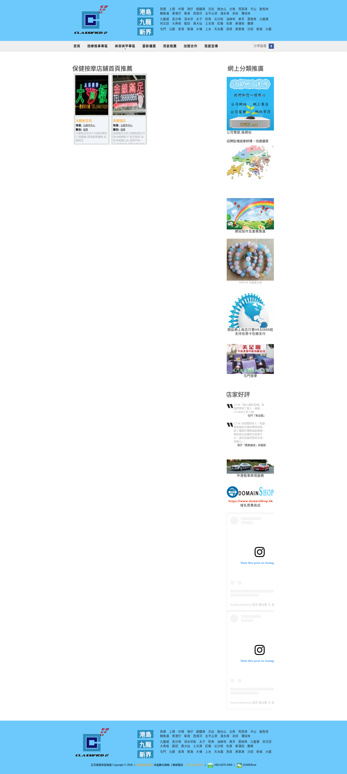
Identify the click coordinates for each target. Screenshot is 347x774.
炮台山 (221, 9)
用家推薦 (170, 46)
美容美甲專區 (125, 46)
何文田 (164, 23)
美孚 (241, 19)
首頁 (76, 46)
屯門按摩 (250, 376)
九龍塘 (263, 19)
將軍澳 (239, 29)
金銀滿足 (119, 120)
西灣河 (197, 13)
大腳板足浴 (84, 120)
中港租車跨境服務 (250, 475)
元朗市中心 (89, 125)
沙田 (250, 29)
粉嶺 (259, 29)
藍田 (187, 23)
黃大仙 (197, 23)
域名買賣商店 (250, 505)
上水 (208, 29)
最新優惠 (149, 46)
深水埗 (188, 19)
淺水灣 (224, 13)
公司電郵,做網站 (239, 132)
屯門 (163, 29)
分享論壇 (260, 46)
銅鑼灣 (200, 9)
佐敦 (229, 23)
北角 (232, 9)
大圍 (268, 29)
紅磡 (220, 23)
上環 (172, 9)
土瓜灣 (209, 23)
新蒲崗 (239, 23)
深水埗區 (190, 741)
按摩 (85, 129)
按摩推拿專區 (97, 46)
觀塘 (250, 23)
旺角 (208, 19)
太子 (199, 19)
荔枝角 (251, 19)
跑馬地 (263, 9)
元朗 (172, 29)
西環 (163, 9)
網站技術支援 (144, 764)
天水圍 (218, 29)
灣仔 (190, 9)
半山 (253, 9)
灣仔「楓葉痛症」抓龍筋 (251, 445)
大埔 (199, 29)
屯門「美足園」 (257, 415)
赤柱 (235, 13)
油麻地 (230, 19)
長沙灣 (176, 19)
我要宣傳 (211, 46)
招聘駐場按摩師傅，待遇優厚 (247, 141)
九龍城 (164, 19)
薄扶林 (245, 13)
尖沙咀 (218, 19)
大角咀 (176, 23)
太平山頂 (211, 13)
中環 (181, 9)
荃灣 (181, 29)
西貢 (229, 29)
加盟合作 (190, 46)
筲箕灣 (242, 9)
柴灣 (187, 13)
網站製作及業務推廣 (250, 231)
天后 (211, 9)
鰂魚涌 (164, 13)
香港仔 (176, 13)
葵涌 (190, 29)
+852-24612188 (194, 764)
